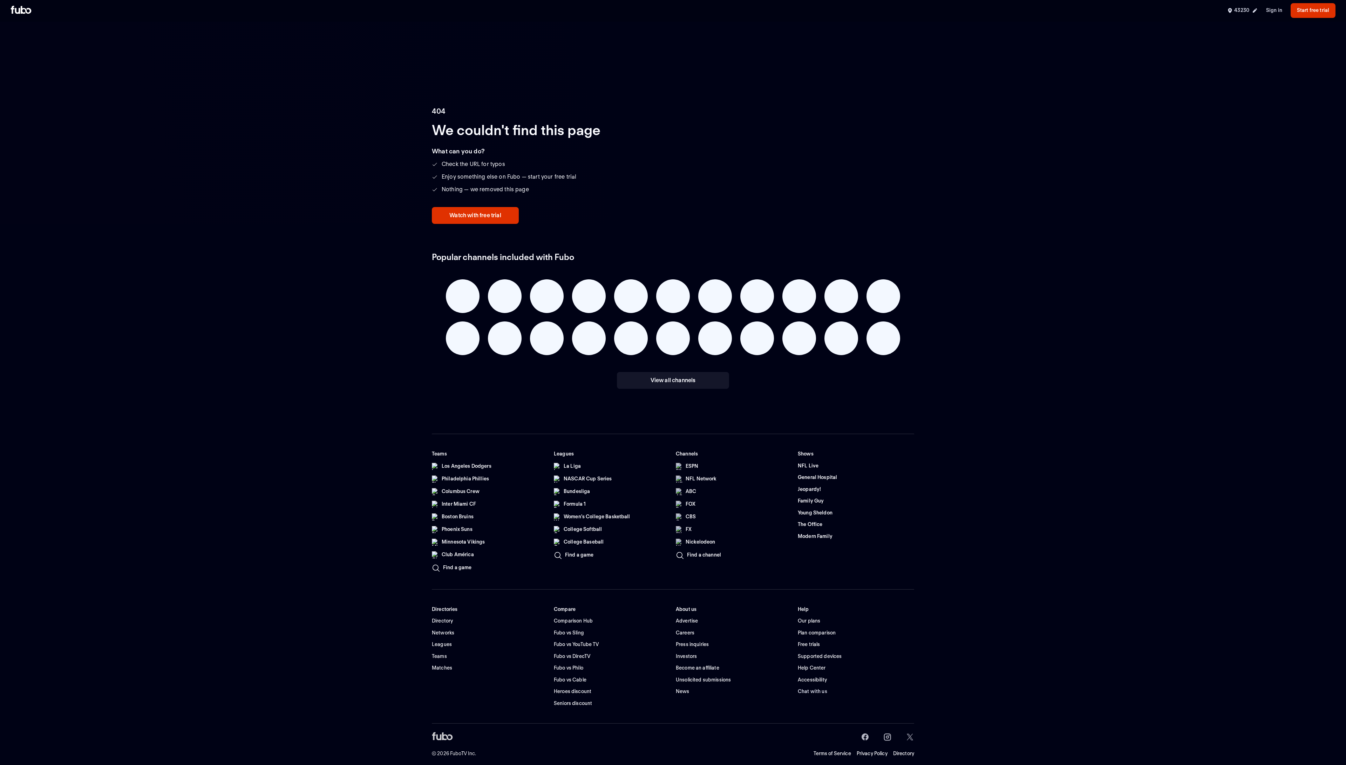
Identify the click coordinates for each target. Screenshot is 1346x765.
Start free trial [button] (1313, 10)
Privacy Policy (872, 753)
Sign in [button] (1274, 10)
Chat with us (812, 691)
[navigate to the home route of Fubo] (21, 10)
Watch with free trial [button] (475, 215)
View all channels (673, 380)
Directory (903, 753)
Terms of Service (832, 753)
